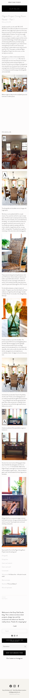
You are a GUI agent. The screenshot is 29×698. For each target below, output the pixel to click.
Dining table (5, 556)
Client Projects (4, 598)
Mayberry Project (6, 467)
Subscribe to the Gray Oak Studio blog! (14, 640)
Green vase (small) (6, 567)
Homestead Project (13, 59)
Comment (4, 597)
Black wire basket (6, 580)
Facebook (21, 36)
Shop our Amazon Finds (14, 653)
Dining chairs (5, 559)
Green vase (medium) (7, 563)
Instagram (14, 36)
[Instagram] (14, 635)
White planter (5, 574)
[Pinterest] (12, 635)
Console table (5, 571)
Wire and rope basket (7, 588)
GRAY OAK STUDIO (14, 2)
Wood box (4, 584)
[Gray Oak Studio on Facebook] (17, 635)
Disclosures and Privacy (14, 694)
